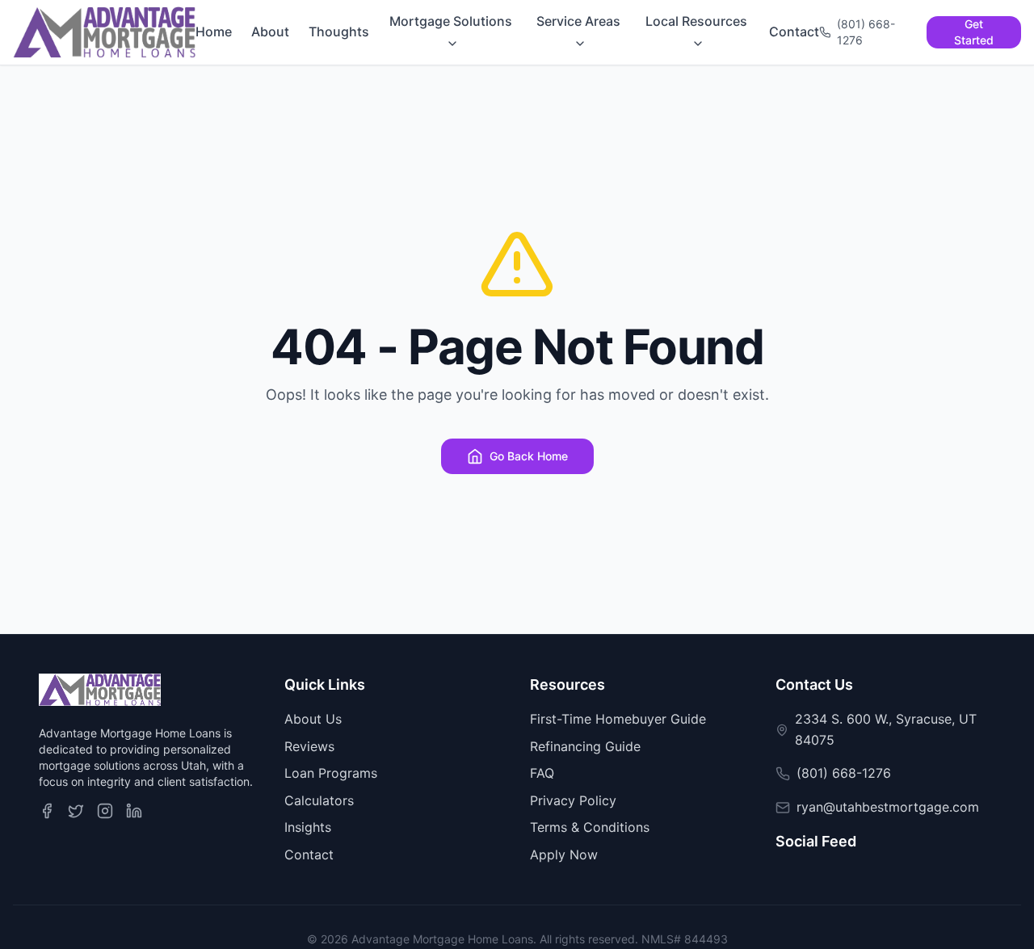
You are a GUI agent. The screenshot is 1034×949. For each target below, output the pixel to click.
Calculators (319, 800)
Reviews (309, 746)
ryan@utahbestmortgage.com (888, 807)
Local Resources (696, 21)
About (270, 31)
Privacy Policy (573, 800)
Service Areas (578, 21)
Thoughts (339, 31)
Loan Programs (330, 773)
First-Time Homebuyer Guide (618, 719)
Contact (794, 31)
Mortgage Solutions (450, 21)
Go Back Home (529, 456)
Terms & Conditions (589, 827)
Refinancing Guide (585, 746)
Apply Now (564, 854)
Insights (307, 827)
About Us (313, 719)
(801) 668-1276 (844, 773)
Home (213, 31)
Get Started (974, 32)
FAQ (542, 773)
